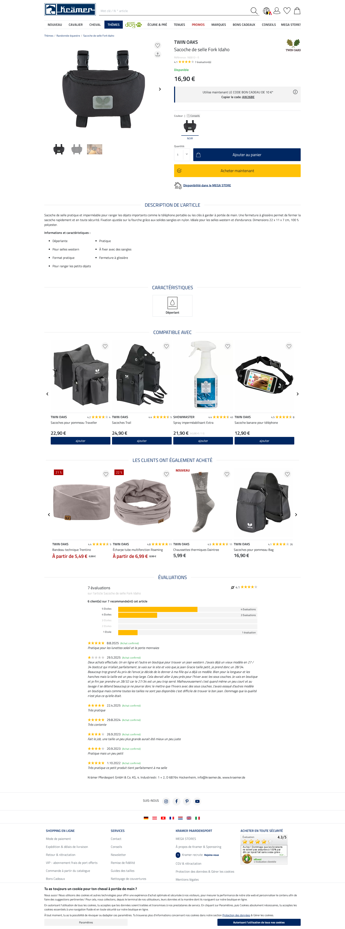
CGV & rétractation (188, 863)
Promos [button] (198, 24)
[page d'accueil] (70, 9)
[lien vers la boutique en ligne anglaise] (190, 817)
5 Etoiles (106, 609)
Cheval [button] (95, 24)
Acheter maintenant (237, 170)
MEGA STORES (291, 24)
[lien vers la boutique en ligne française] (173, 817)
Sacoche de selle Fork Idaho (98, 36)
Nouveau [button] (55, 24)
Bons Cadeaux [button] (244, 24)
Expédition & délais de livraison (67, 846)
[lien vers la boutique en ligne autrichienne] (155, 817)
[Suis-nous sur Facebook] (176, 801)
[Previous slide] (47, 89)
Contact (116, 838)
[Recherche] (255, 10)
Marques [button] (218, 24)
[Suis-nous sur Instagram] (166, 801)
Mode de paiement (58, 838)
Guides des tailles (122, 870)
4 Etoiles (106, 614)
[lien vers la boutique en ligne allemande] (147, 817)
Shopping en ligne (60, 830)
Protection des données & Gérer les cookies (205, 871)
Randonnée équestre (68, 36)
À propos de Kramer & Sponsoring (198, 846)
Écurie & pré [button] (157, 24)
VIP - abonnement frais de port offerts (71, 862)
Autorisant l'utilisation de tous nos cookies (259, 922)
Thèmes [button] (114, 24)
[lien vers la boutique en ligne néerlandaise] (181, 817)
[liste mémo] (287, 10)
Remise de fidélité (123, 862)
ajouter (203, 440)
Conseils (195, 116)
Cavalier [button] (76, 24)
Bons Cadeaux (55, 878)
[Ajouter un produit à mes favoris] (157, 45)
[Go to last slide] (47, 394)
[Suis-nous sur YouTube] (197, 801)
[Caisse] (297, 10)
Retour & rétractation (60, 854)
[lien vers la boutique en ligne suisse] (164, 817)
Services (118, 830)
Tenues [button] (179, 24)
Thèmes (48, 36)
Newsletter (118, 854)
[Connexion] (276, 10)
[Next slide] (160, 89)
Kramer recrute (198, 854)
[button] (133, 25)
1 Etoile (107, 632)
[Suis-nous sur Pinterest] (187, 801)
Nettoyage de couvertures (128, 878)
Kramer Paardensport (194, 830)
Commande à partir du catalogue (68, 870)
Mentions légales (187, 879)
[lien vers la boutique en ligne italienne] (198, 817)
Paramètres (86, 922)
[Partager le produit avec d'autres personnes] (157, 54)
